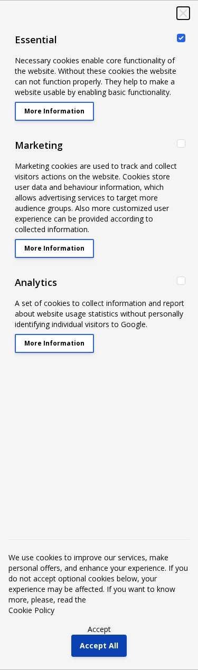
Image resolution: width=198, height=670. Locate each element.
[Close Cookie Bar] (183, 13)
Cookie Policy (31, 610)
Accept (99, 629)
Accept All (99, 645)
